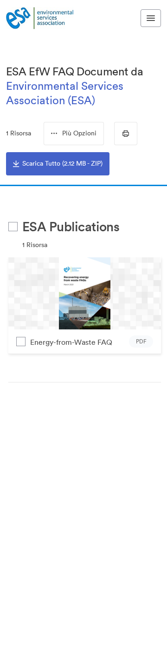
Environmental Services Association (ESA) (64, 93)
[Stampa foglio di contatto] (125, 133)
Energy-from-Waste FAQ (71, 342)
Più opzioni (79, 133)
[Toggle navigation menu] (151, 18)
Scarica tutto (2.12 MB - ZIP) (62, 163)
